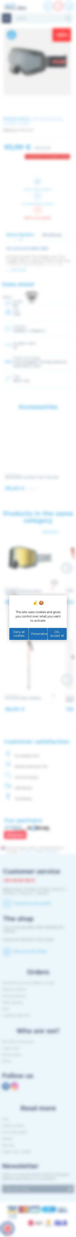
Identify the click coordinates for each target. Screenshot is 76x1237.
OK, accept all (57, 633)
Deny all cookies (19, 633)
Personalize (39, 634)
